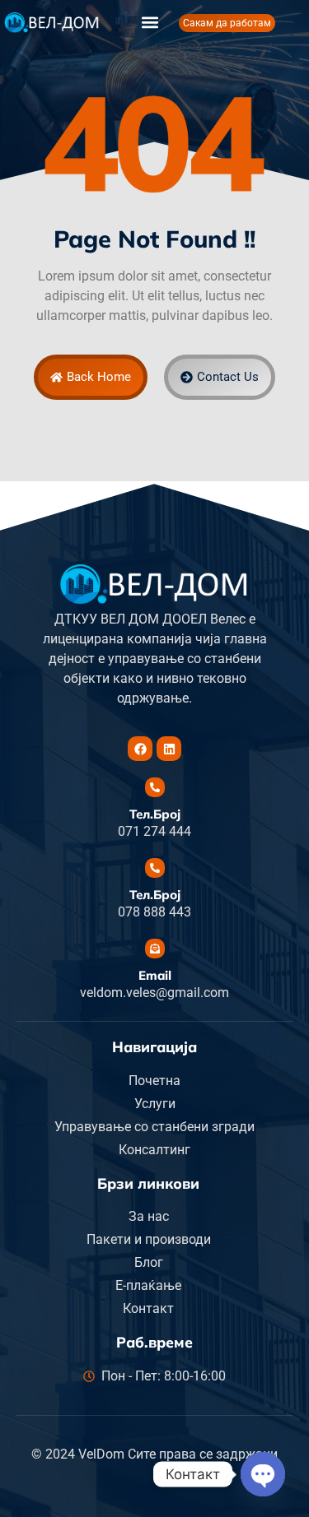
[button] (149, 22)
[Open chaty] (263, 1474)
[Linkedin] (169, 748)
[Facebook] (140, 748)
